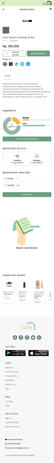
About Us (9, 367)
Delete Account (12, 426)
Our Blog (9, 401)
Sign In (8, 418)
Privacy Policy (11, 376)
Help (7, 388)
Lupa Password (12, 422)
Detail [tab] (7, 75)
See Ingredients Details (27, 139)
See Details (27, 194)
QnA (7, 405)
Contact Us (10, 384)
